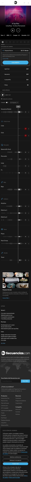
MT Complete (4, 408)
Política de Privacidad (14, 477)
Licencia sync (4, 405)
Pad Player (4, 417)
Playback (3, 415)
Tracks (2, 413)
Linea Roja (9, 26)
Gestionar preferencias (15, 457)
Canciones (18, 398)
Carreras (17, 411)
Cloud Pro (3, 422)
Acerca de (18, 409)
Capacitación (18, 403)
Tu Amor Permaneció (19, 26)
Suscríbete (15, 62)
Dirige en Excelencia (20, 400)
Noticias (17, 414)
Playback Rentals (5, 420)
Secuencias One (5, 398)
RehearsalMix (4, 425)
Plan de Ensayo (5, 403)
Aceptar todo (15, 463)
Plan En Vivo (4, 400)
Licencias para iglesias (6, 410)
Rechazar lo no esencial (15, 460)
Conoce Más (5, 58)
